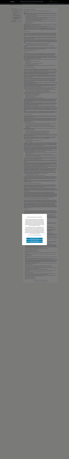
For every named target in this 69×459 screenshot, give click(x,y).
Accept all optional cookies (34, 238)
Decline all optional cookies (34, 240)
